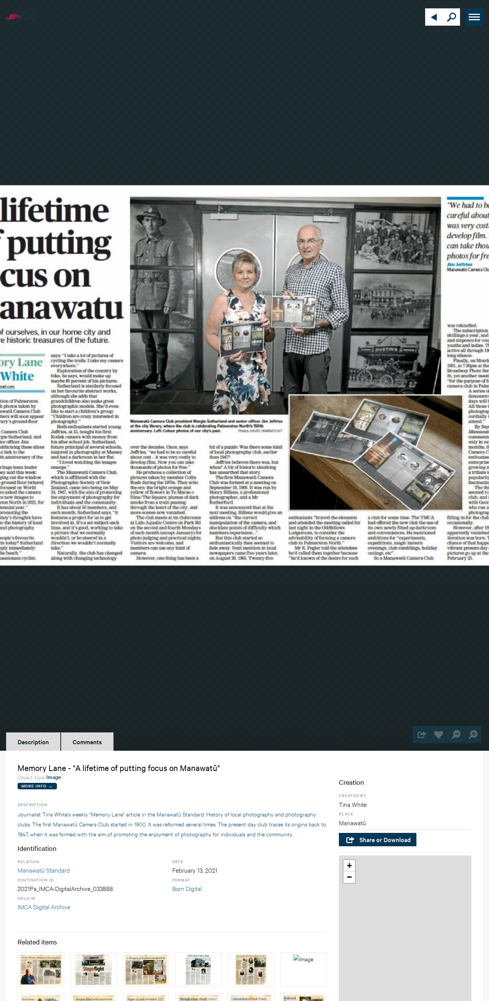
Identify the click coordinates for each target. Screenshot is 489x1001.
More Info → (37, 786)
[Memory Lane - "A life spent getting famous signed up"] (146, 969)
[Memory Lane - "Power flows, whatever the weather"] (41, 969)
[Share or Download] (421, 734)
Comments (87, 741)
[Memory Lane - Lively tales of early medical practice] (251, 969)
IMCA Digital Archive (44, 906)
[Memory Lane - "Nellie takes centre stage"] (198, 969)
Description (33, 741)
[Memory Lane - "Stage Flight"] (93, 969)
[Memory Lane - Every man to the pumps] (303, 969)
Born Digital (187, 888)
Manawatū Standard (44, 870)
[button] (349, 865)
